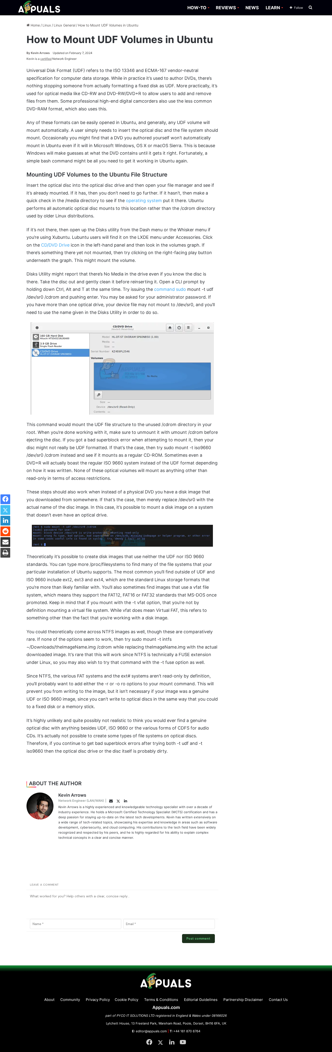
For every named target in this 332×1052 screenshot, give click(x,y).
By (28, 53)
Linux (47, 25)
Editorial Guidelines (201, 999)
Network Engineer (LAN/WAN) (81, 800)
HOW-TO (196, 7)
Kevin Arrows (38, 53)
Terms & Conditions (161, 999)
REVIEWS (226, 7)
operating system (144, 200)
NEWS (252, 7)
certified (46, 59)
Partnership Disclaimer (243, 999)
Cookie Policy (126, 999)
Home (35, 25)
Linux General (64, 25)
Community (70, 999)
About (49, 999)
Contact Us (278, 999)
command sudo (170, 289)
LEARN (273, 7)
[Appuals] (39, 7)
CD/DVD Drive (55, 245)
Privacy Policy (98, 999)
